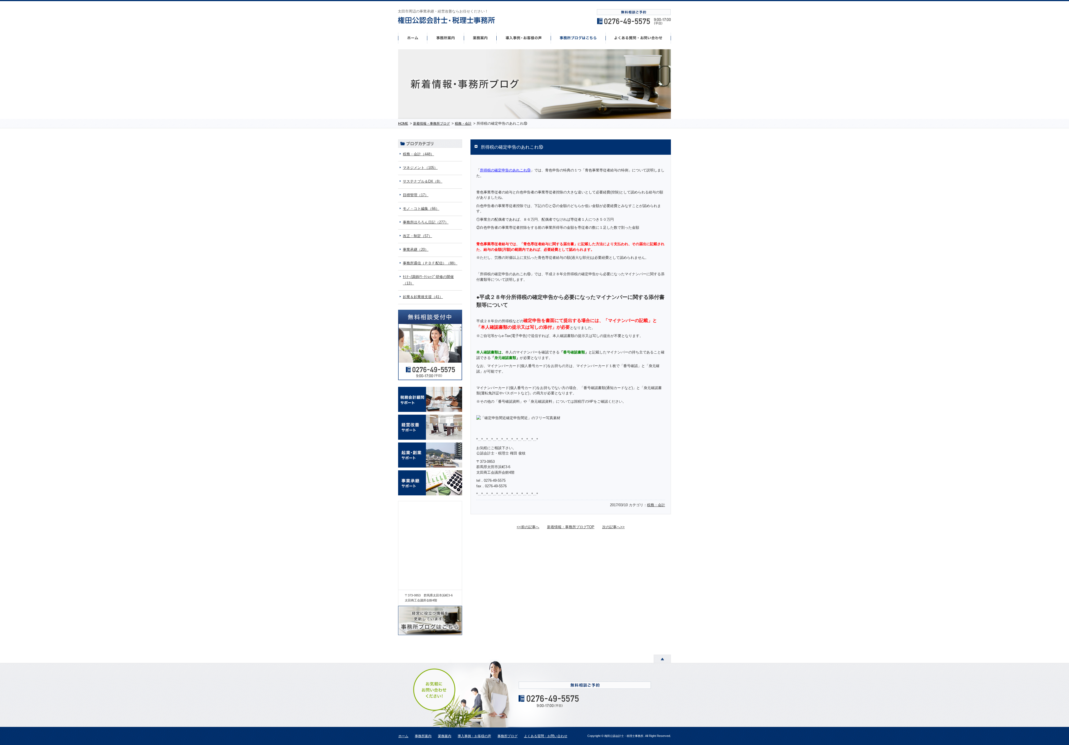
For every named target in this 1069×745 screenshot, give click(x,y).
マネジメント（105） (420, 168)
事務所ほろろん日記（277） (425, 222)
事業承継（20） (415, 249)
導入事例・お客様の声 (524, 38)
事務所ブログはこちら (578, 38)
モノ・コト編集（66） (421, 208)
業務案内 (444, 736)
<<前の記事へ (528, 527)
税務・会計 (656, 505)
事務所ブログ (507, 736)
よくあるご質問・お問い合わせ (638, 38)
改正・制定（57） (417, 236)
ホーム (412, 38)
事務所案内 (445, 38)
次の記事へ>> (613, 527)
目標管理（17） (415, 195)
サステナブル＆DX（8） (422, 181)
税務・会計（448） (418, 154)
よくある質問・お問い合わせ (545, 736)
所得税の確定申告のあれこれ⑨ (505, 170)
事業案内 (480, 38)
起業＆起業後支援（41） (423, 297)
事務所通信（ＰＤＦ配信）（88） (430, 263)
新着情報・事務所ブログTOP (570, 527)
